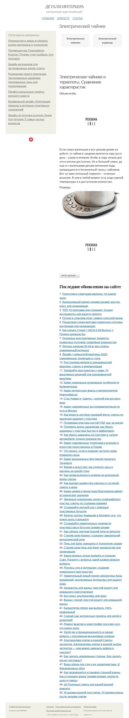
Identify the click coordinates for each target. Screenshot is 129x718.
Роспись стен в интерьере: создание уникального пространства (84, 570)
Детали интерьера (64, 6)
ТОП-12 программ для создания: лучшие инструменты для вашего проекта (86, 312)
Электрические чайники (75, 40)
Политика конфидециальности (58, 710)
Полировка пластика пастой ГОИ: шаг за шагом (93, 423)
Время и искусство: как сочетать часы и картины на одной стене (86, 469)
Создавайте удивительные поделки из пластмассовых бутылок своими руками (85, 525)
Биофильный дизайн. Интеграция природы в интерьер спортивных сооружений (29, 105)
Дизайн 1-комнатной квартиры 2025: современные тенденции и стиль (83, 356)
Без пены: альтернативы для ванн (85, 596)
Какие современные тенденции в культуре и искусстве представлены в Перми (89, 445)
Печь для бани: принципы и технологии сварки (93, 543)
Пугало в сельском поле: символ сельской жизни (92, 318)
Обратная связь (90, 706)
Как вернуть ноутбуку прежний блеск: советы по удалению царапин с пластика (91, 417)
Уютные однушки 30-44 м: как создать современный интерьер (84, 348)
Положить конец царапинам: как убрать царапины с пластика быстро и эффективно (86, 429)
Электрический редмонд (107, 40)
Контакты (50, 706)
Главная (48, 17)
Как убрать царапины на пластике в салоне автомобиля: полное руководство (88, 437)
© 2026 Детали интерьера (20, 706)
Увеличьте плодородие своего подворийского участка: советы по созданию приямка (90, 501)
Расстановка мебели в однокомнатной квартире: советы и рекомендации (85, 364)
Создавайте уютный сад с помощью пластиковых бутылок (84, 509)
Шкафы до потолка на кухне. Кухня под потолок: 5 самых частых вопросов (30, 119)
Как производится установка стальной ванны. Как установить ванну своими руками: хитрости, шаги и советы (90, 676)
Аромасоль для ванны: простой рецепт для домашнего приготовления (88, 590)
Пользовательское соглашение (68, 706)
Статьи (78, 17)
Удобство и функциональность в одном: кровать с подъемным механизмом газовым (86, 634)
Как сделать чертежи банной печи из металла (92, 531)
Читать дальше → (69, 275)
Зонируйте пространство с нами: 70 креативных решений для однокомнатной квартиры (85, 374)
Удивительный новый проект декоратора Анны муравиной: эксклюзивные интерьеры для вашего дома (90, 580)
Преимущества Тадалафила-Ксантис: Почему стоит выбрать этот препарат (31, 54)
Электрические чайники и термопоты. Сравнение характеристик (82, 82)
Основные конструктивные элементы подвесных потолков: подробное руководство (88, 340)
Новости (63, 17)
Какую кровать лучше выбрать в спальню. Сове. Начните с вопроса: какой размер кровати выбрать (89, 560)
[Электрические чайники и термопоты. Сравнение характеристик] (91, 206)
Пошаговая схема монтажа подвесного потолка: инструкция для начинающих (91, 324)
